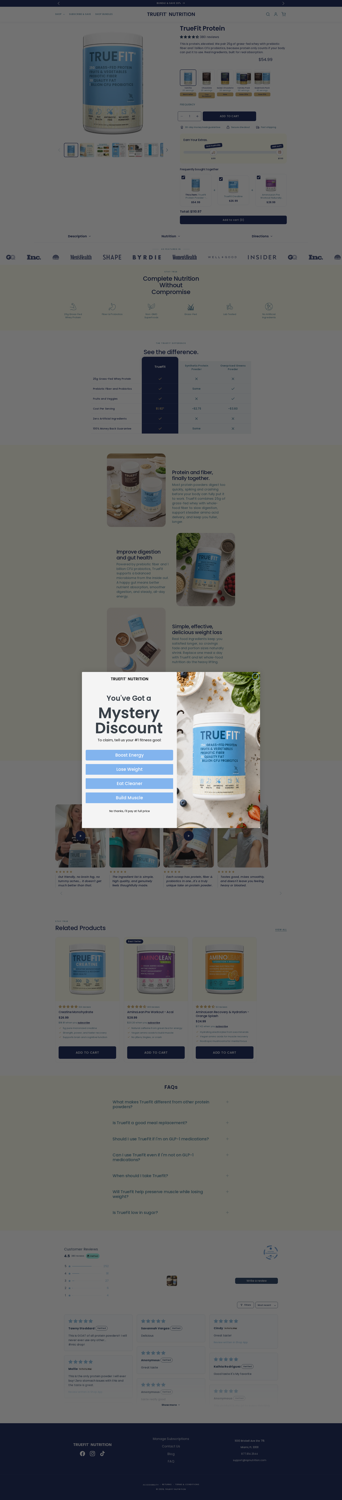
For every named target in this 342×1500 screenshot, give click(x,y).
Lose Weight (129, 769)
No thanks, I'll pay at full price (129, 811)
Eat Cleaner (129, 783)
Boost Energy (129, 755)
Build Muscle (129, 798)
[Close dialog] (255, 676)
